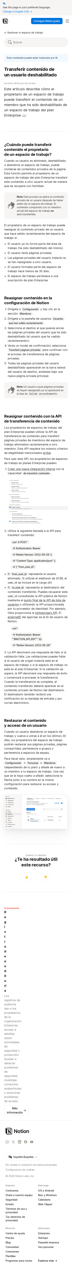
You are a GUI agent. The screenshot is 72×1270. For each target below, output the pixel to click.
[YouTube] (31, 1142)
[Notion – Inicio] (6, 21)
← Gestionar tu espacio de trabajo (23, 32)
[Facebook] (25, 1142)
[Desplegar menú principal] (67, 21)
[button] (38, 502)
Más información (16, 1110)
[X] (13, 1142)
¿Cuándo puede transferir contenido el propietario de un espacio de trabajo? (28, 149)
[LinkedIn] (19, 1142)
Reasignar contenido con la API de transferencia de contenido (33, 418)
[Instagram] (7, 1142)
